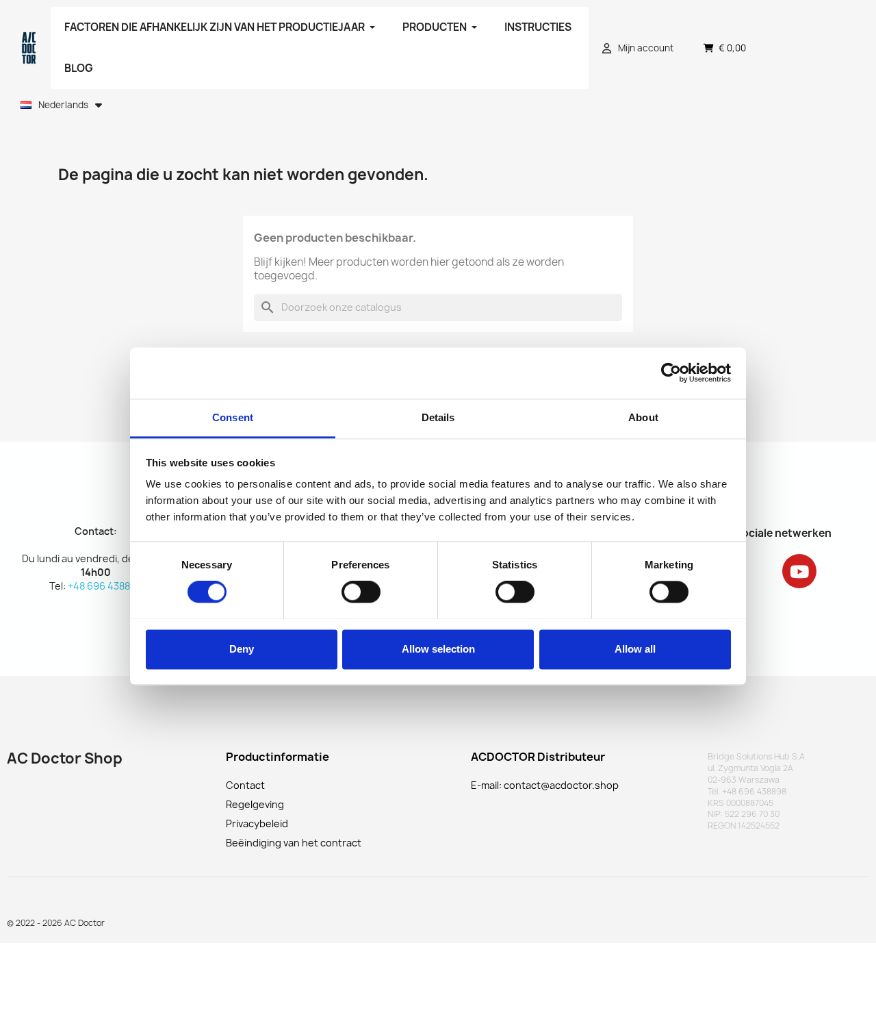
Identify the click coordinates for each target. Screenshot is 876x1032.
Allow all (635, 649)
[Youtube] (799, 571)
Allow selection (438, 649)
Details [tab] (438, 417)
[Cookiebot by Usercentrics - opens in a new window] (671, 372)
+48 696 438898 (105, 585)
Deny (241, 649)
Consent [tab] (232, 417)
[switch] (361, 592)
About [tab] (643, 417)
